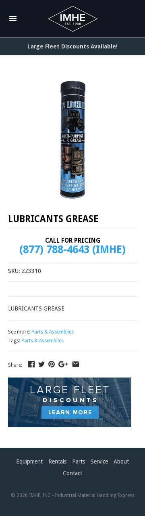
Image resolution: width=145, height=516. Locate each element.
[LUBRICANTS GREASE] (72, 139)
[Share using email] (76, 364)
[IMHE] (73, 19)
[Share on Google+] (63, 364)
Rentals (57, 461)
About (121, 461)
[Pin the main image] (51, 364)
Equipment (29, 461)
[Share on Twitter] (41, 364)
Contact (72, 473)
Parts (78, 461)
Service (99, 461)
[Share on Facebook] (31, 364)
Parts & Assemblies (52, 332)
